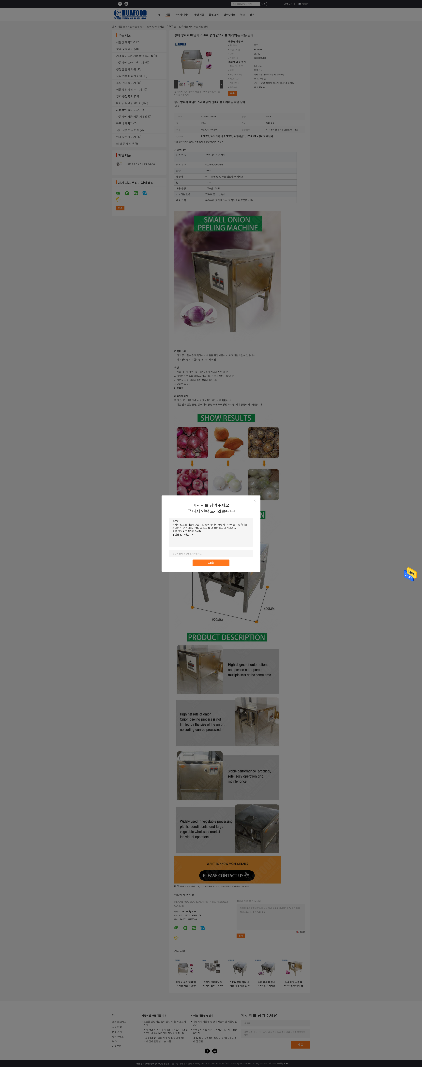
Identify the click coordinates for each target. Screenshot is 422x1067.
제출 (211, 562)
